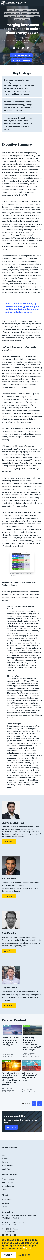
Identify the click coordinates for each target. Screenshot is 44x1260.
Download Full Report (21, 55)
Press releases (8, 1179)
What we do (7, 1199)
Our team (5, 1203)
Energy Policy (10, 16)
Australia (5, 1159)
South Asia (19, 19)
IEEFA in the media (9, 1182)
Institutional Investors (30, 13)
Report (10, 10)
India (27, 19)
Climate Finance (13, 13)
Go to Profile (9, 842)
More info (27, 1248)
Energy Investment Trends (26, 10)
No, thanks (23, 1255)
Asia (3, 1155)
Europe (5, 1162)
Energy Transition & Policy (29, 16)
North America (7, 1165)
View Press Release (21, 60)
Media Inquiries (8, 1186)
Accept (9, 1255)
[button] (40, 3)
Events (4, 1189)
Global (4, 1152)
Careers (5, 1206)
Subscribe (11, 1127)
